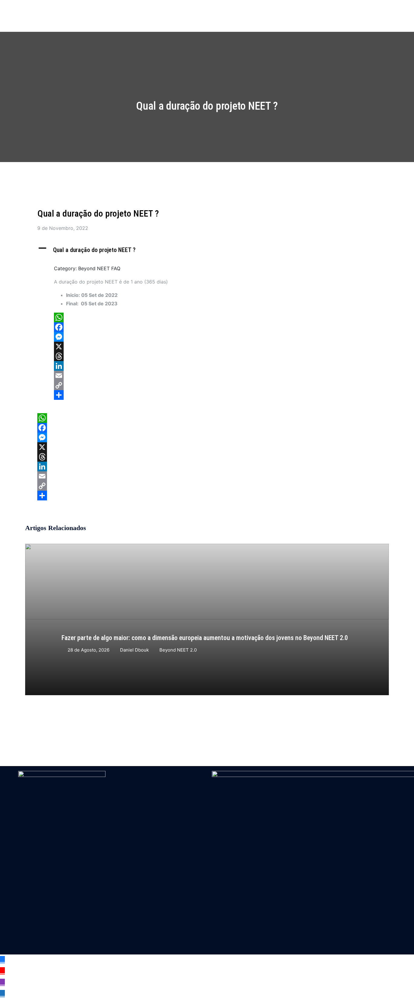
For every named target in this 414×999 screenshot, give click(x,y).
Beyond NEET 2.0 (178, 650)
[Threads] (211, 356)
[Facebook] (211, 327)
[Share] (211, 395)
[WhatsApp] (211, 317)
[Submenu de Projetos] (235, 11)
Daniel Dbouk (134, 650)
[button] (207, 250)
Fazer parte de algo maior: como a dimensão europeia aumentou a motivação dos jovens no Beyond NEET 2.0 (205, 638)
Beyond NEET (55, 10)
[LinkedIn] (211, 366)
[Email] (211, 375)
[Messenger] (211, 337)
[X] (211, 346)
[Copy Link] (211, 385)
